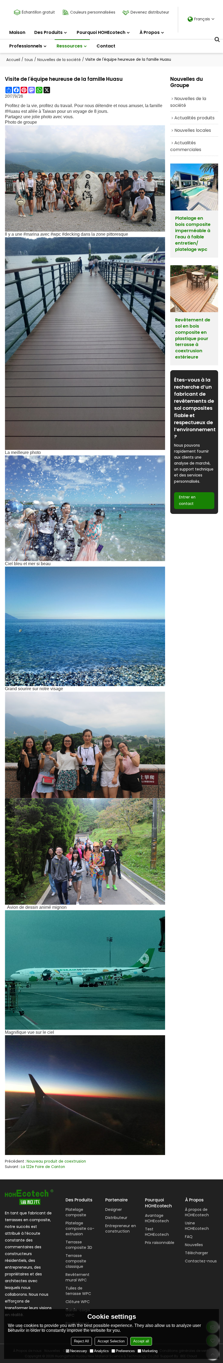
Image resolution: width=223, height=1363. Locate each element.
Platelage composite (76, 1212)
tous (28, 59)
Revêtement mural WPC (77, 1277)
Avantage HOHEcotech (157, 1218)
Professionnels (25, 46)
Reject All (81, 1341)
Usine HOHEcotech (197, 1225)
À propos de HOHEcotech (197, 1212)
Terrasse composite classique (76, 1261)
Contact (106, 46)
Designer (113, 1209)
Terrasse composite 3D (79, 1244)
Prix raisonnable (159, 1242)
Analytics (101, 1351)
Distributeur (116, 1217)
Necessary (78, 1351)
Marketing (149, 1351)
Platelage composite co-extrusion (80, 1228)
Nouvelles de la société (59, 59)
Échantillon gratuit (38, 12)
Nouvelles (194, 1244)
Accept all (141, 1341)
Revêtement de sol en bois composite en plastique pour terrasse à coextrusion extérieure (192, 338)
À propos (150, 32)
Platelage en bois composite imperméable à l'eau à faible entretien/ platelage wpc (192, 233)
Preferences (125, 1351)
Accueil (13, 59)
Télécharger (196, 1253)
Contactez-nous (201, 1261)
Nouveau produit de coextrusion (56, 1161)
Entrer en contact (187, 500)
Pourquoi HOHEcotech (101, 32)
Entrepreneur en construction (120, 1228)
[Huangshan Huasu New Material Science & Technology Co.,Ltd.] (29, 1197)
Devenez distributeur (150, 12)
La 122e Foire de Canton (43, 1166)
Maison (17, 32)
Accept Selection (111, 1341)
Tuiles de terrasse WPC (78, 1290)
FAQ (189, 1236)
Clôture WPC (78, 1301)
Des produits (48, 32)
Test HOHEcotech (157, 1231)
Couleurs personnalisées (92, 12)
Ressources (69, 46)
